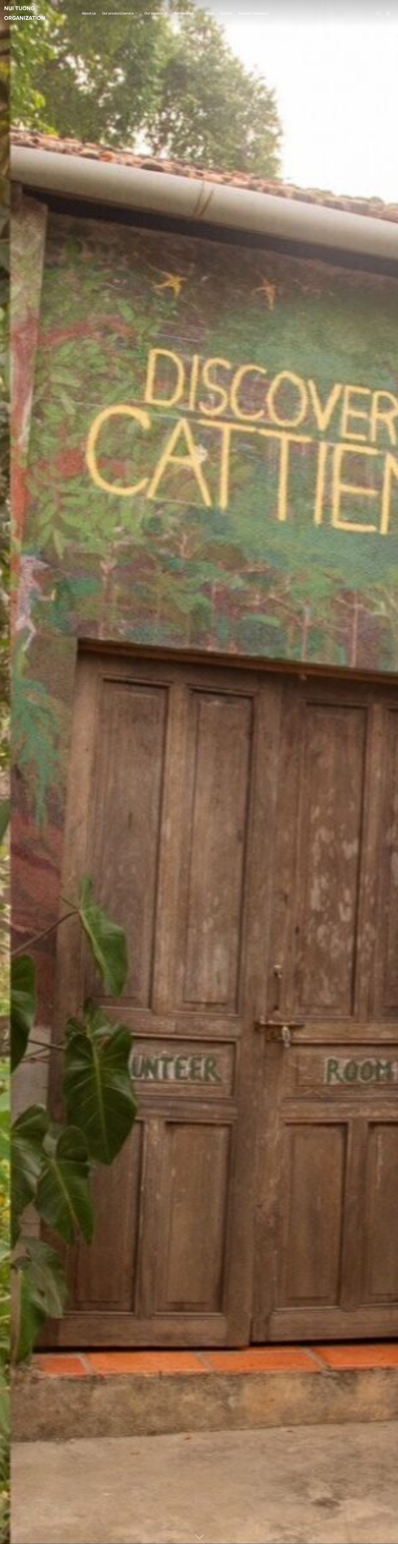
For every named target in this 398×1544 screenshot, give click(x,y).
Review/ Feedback (253, 13)
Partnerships (184, 13)
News (209, 13)
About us (89, 13)
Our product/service (118, 13)
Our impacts (153, 13)
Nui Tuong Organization (24, 13)
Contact (226, 13)
